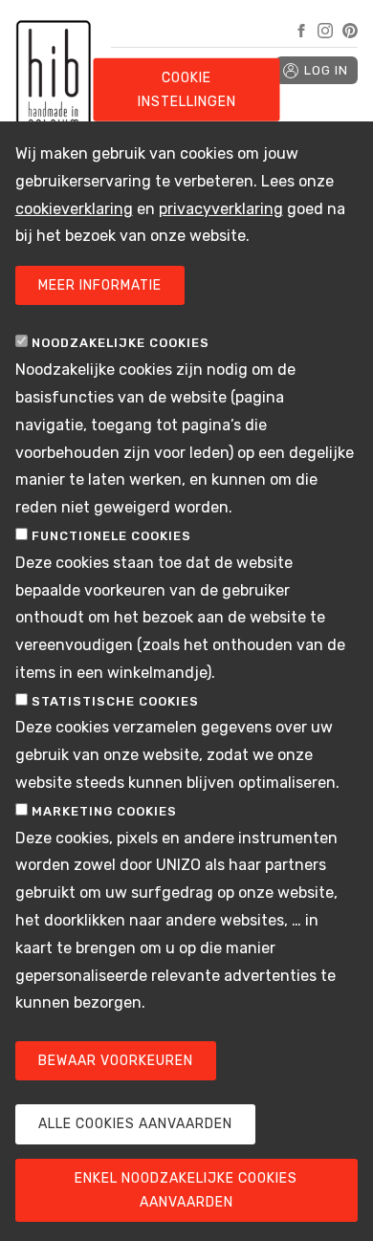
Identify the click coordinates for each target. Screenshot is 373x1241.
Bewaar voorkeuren (115, 1061)
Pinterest (350, 30)
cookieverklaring (74, 209)
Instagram (325, 30)
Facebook (301, 30)
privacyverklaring (221, 209)
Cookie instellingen (187, 90)
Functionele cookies (111, 536)
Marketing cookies (104, 811)
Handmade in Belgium (53, 114)
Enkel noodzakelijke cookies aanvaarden (186, 1190)
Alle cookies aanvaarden (135, 1124)
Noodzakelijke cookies (120, 343)
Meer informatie (100, 285)
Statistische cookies (115, 701)
